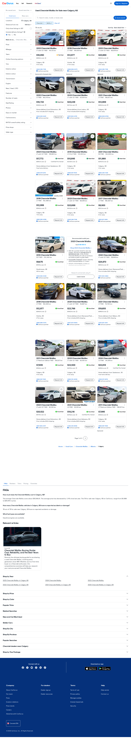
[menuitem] (17, 3)
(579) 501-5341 (103, 322)
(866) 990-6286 (41, 219)
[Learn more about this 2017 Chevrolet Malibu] (125, 198)
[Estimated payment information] (45, 58)
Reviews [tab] (12, 483)
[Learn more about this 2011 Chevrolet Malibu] (62, 358)
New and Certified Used (12, 617)
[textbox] (116, 28)
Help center (105, 690)
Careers (9, 710)
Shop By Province (10, 634)
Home (60, 446)
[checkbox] (31, 28)
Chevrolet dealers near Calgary (15, 646)
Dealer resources (47, 694)
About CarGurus (12, 690)
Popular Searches (10, 640)
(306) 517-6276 (41, 173)
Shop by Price (8, 593)
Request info (58, 70)
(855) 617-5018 (103, 219)
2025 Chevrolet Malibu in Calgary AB (15, 580)
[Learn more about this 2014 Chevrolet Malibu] (62, 255)
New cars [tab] (25, 16)
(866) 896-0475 (72, 69)
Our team (9, 694)
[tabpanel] (65, 504)
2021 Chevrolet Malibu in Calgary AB (58, 585)
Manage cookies (75, 698)
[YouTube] (32, 668)
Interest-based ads (76, 702)
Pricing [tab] (25, 483)
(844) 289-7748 (41, 69)
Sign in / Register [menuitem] (122, 3)
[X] (27, 668)
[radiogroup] (19, 33)
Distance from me (12, 24)
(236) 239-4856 (72, 426)
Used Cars (69, 446)
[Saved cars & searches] (111, 3)
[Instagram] (36, 668)
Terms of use (74, 690)
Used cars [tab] (12, 16)
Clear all (57, 23)
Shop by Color (8, 599)
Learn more (81, 276)
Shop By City (8, 629)
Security (73, 706)
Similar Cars (8, 623)
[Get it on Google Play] (104, 669)
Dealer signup (46, 690)
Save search (121, 18)
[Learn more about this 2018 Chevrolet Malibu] (93, 48)
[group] (81, 23)
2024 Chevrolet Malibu (53, 580)
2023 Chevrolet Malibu (96, 580)
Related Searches (10, 611)
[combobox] (25, 10)
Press (8, 698)
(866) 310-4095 (72, 379)
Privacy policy (75, 694)
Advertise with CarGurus (14, 714)
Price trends (10, 706)
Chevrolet (39, 23)
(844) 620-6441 (41, 116)
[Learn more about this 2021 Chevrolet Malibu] (125, 95)
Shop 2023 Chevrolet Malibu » (80, 248)
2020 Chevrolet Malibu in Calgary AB (101, 585)
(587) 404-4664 (103, 276)
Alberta (93, 446)
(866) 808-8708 (103, 116)
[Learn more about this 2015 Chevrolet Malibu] (93, 152)
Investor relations (12, 702)
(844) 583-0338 (41, 276)
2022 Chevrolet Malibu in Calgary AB (15, 585)
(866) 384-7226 (103, 173)
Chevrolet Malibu (82, 446)
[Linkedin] (40, 668)
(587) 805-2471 (41, 426)
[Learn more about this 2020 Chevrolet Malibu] (62, 95)
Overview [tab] (33, 483)
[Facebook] (23, 668)
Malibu (49, 23)
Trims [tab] (19, 483)
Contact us (105, 694)
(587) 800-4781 (72, 116)
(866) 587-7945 (72, 173)
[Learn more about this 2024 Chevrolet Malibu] (125, 255)
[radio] (6, 35)
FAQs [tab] (6, 483)
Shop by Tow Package (11, 652)
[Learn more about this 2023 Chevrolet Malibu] (62, 48)
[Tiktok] (45, 668)
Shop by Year (8, 576)
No (15, 35)
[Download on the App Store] (91, 669)
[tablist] (19, 16)
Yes (9, 35)
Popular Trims (8, 605)
